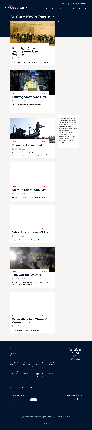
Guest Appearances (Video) (41, 366)
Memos (57, 8)
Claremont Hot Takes (27, 358)
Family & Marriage (26, 364)
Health (50, 366)
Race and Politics (13, 373)
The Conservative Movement (28, 378)
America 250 (25, 352)
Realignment (25, 373)
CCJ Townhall (51, 352)
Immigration (15, 109)
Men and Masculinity (27, 371)
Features (62, 8)
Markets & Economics (53, 368)
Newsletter (65, 3)
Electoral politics (39, 362)
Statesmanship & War (27, 376)
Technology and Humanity (41, 376)
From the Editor (52, 364)
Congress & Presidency (14, 362)
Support (72, 3)
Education (25, 362)
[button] (86, 8)
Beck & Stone (48, 423)
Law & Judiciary (39, 368)
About (80, 8)
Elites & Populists (52, 362)
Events (11, 364)
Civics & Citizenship (14, 358)
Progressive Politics (53, 371)
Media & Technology (14, 371)
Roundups (51, 373)
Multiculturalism (39, 371)
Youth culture (51, 378)
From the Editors (44, 8)
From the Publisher (14, 366)
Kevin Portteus (18, 58)
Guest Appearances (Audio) (28, 366)
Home (11, 387)
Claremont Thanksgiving (53, 358)
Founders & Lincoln (39, 364)
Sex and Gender (13, 376)
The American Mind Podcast (54, 376)
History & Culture (13, 368)
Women (37, 378)
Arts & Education (39, 352)
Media (74, 8)
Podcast (69, 8)
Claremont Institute (81, 3)
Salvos (52, 8)
